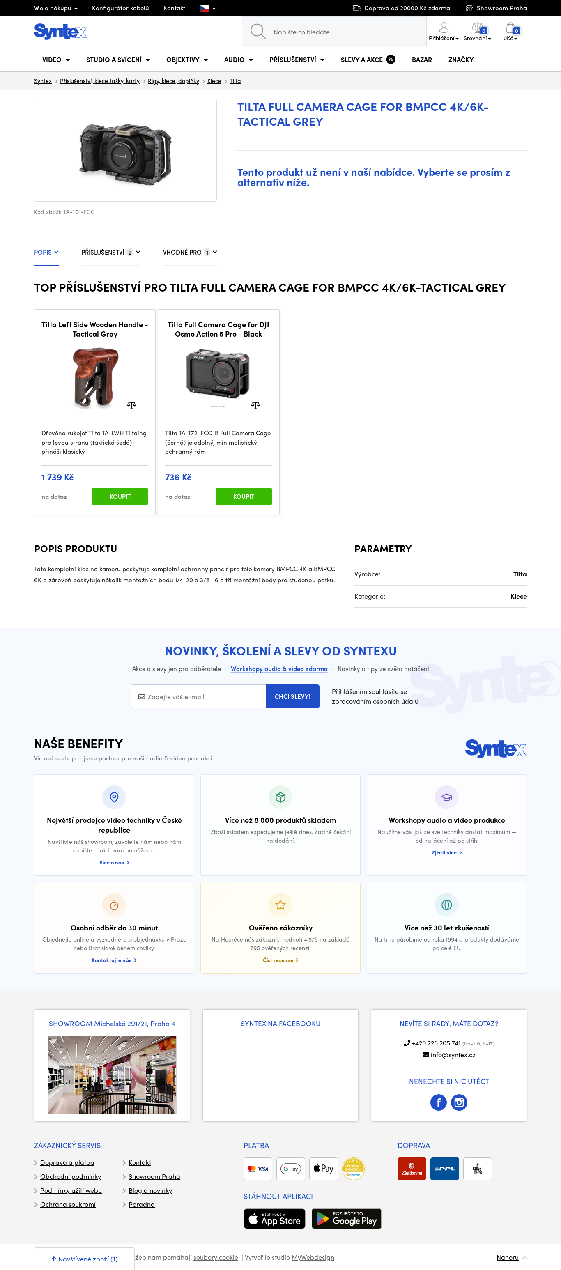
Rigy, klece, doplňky (173, 80)
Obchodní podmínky (70, 1176)
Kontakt (174, 7)
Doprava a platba (67, 1162)
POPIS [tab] (43, 252)
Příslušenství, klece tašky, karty (100, 80)
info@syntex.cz (453, 1054)
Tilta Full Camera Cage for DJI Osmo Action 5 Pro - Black (218, 329)
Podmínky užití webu (71, 1190)
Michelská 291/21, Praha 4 (134, 1023)
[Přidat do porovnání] (131, 404)
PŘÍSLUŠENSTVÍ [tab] (106, 252)
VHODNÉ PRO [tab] (185, 252)
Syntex (43, 80)
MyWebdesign (313, 1257)
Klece (214, 80)
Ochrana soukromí (68, 1204)
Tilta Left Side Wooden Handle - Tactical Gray (94, 329)
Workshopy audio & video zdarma (279, 668)
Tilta (235, 80)
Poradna (142, 1204)
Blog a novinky (150, 1190)
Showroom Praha (154, 1176)
